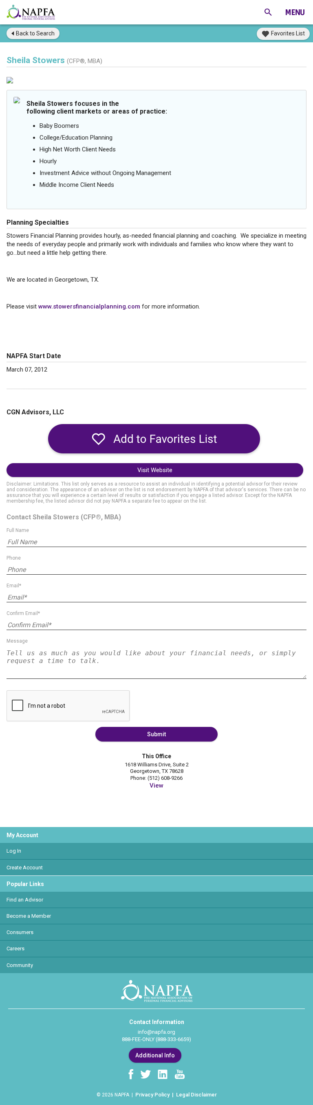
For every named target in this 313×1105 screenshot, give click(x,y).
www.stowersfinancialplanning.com (89, 306)
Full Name (18, 530)
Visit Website (154, 470)
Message (17, 641)
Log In (14, 851)
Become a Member (29, 916)
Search (35, 33)
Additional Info (155, 1055)
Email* (14, 586)
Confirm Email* (23, 613)
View (156, 785)
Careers (15, 948)
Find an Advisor (25, 900)
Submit (156, 734)
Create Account (25, 867)
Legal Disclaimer (196, 1095)
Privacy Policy (152, 1095)
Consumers (20, 932)
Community (20, 965)
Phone (14, 558)
